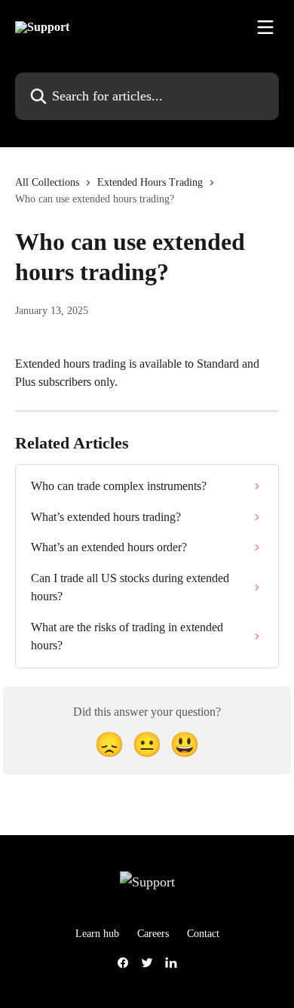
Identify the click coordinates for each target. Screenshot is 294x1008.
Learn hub (97, 933)
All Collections (47, 182)
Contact (203, 933)
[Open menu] (265, 27)
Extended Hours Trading (150, 182)
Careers (153, 933)
